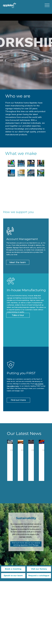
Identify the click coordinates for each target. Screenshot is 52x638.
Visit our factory (39, 569)
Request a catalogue (38, 575)
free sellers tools (13, 386)
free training (39, 384)
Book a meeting (13, 569)
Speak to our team (13, 575)
